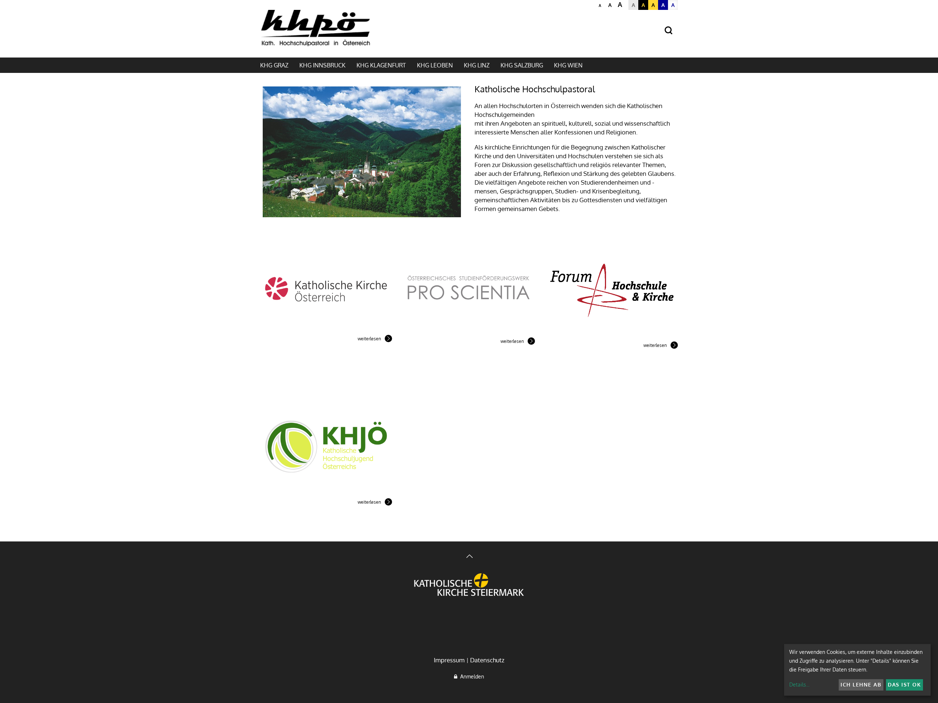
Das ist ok (904, 684)
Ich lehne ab (861, 684)
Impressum (449, 659)
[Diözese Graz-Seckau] (469, 585)
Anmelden (470, 676)
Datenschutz (487, 659)
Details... (799, 684)
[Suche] (668, 30)
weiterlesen (369, 338)
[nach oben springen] (469, 557)
